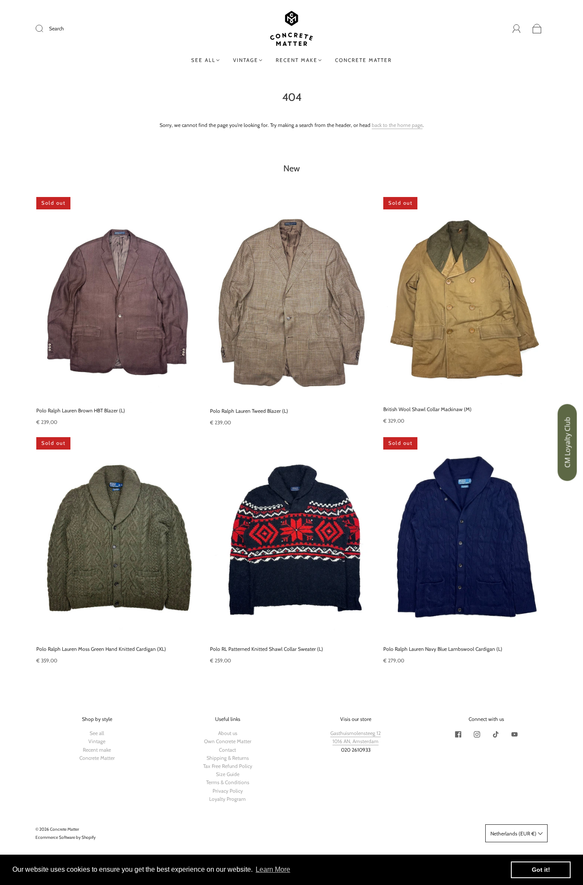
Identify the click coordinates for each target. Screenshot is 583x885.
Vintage (245, 60)
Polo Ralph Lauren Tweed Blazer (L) (249, 411)
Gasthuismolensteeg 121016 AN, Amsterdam (355, 737)
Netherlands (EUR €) (514, 833)
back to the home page (397, 125)
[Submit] (44, 28)
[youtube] (514, 734)
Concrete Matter (363, 60)
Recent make (297, 60)
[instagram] (476, 734)
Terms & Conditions (227, 782)
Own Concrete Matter (227, 741)
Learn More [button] (273, 869)
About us (227, 733)
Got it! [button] (541, 869)
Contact (227, 750)
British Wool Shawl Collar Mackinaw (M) (427, 409)
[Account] (517, 28)
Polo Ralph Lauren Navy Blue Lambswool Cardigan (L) (442, 649)
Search (56, 28)
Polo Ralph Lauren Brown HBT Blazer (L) (80, 410)
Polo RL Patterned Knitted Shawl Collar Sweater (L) (266, 649)
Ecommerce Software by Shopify (65, 837)
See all (203, 60)
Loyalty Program (227, 799)
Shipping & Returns (228, 758)
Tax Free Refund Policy (227, 766)
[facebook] (458, 734)
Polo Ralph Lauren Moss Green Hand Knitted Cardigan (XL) (101, 649)
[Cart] (537, 29)
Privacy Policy (228, 791)
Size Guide (227, 774)
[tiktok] (495, 734)
